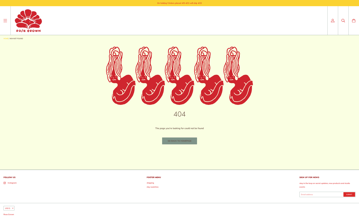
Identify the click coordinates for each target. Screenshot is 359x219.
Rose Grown (9, 214)
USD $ (7, 208)
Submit (349, 194)
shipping (150, 183)
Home (6, 38)
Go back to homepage (179, 141)
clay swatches (152, 187)
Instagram (12, 183)
